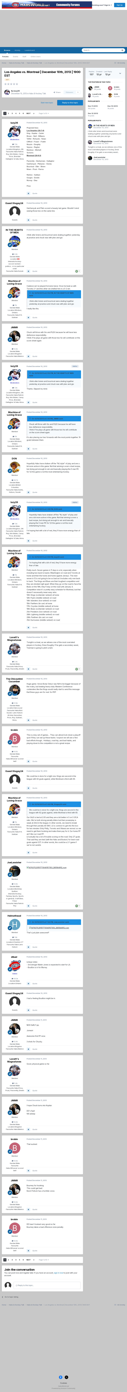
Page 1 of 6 (43, 113)
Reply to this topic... (26, 1285)
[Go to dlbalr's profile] (14, 965)
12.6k (15, 884)
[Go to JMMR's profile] (14, 336)
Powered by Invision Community (63, 1388)
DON (14, 458)
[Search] (122, 50)
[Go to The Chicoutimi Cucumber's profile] (14, 690)
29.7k (15, 480)
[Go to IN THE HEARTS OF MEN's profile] (14, 241)
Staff (24, 57)
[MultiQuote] (28, 193)
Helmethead (14, 915)
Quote (34, 193)
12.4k (15, 349)
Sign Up (120, 5)
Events (15, 57)
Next (28, 113)
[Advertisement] (63, 28)
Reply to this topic (70, 103)
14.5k (15, 752)
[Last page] (34, 113)
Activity (17, 50)
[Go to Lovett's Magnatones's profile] (14, 648)
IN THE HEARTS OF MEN (14, 231)
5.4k (15, 662)
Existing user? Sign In (101, 5)
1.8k (15, 937)
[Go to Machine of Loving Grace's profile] (14, 292)
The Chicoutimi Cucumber (14, 680)
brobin (14, 730)
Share (58, 92)
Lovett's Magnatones (14, 638)
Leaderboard (30, 50)
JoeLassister (14, 862)
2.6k (15, 254)
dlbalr (14, 957)
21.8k (15, 703)
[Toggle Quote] (30, 293)
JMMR (14, 327)
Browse (7, 50)
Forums (5, 57)
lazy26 (17, 91)
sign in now (58, 1273)
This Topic (112, 50)
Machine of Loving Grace (14, 282)
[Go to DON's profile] (14, 467)
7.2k (15, 144)
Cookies (63, 1383)
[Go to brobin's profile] (14, 738)
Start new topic (47, 103)
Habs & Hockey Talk (37, 93)
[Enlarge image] (46, 867)
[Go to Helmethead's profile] (14, 924)
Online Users (36, 57)
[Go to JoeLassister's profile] (14, 871)
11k (15, 305)
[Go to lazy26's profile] (7, 92)
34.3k (15, 979)
